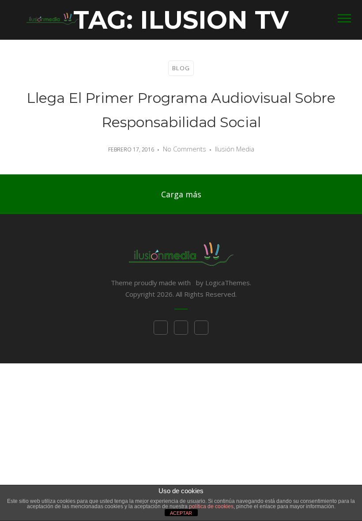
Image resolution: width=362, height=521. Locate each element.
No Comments (184, 148)
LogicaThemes (227, 282)
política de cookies (211, 506)
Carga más (181, 194)
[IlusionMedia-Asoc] (52, 17)
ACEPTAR (181, 513)
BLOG (181, 68)
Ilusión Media (234, 148)
